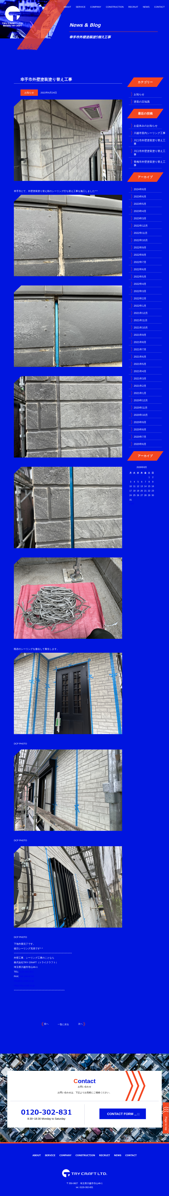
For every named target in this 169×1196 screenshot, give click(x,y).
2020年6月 (140, 444)
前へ (46, 1024)
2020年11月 (140, 407)
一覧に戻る (63, 1024)
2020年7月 (140, 436)
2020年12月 (141, 400)
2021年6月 (140, 356)
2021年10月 (141, 327)
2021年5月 (140, 363)
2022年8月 (140, 254)
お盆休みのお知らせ (146, 125)
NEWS (146, 7)
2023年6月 (140, 196)
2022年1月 (140, 305)
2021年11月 (140, 320)
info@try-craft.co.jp (24, 981)
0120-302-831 (26, 971)
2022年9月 (140, 247)
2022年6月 (140, 269)
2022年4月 (140, 283)
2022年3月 (140, 291)
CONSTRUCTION (115, 7)
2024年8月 (140, 189)
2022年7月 (140, 262)
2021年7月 (140, 349)
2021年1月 (140, 393)
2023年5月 (140, 203)
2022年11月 (140, 232)
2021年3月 (140, 378)
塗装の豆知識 (142, 101)
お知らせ (29, 92)
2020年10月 (141, 414)
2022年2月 (140, 298)
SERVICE (80, 7)
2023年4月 (140, 211)
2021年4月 (140, 371)
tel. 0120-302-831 (84, 1187)
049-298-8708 (26, 976)
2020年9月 (140, 422)
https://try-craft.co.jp (24, 985)
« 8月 (131, 504)
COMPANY (95, 7)
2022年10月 (141, 240)
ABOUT (67, 7)
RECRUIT (133, 7)
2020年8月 (140, 429)
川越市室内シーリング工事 (149, 133)
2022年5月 (140, 276)
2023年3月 (140, 218)
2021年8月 (140, 342)
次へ (80, 1024)
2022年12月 (141, 225)
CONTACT (159, 7)
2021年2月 (140, 385)
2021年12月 (141, 313)
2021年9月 (140, 334)
